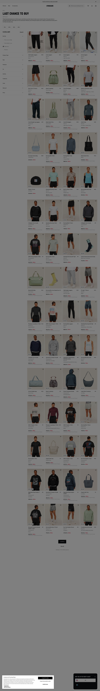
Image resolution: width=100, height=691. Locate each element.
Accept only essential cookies (45, 681)
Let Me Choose (45, 684)
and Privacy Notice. (7, 687)
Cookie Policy (6, 685)
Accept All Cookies (45, 678)
